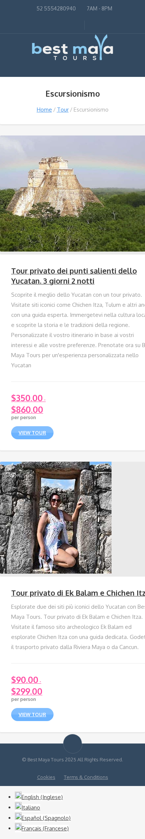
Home (44, 109)
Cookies (46, 777)
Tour (63, 109)
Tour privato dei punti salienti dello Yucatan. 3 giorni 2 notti (74, 276)
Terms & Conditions (86, 777)
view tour (32, 433)
